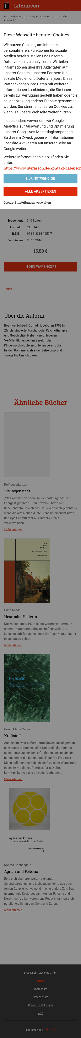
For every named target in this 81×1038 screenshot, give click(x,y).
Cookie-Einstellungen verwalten (27, 202)
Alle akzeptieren (40, 191)
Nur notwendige (40, 179)
